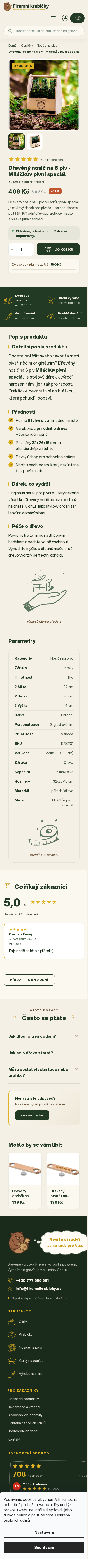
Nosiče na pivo (47, 45)
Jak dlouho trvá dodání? (32, 1049)
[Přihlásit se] (64, 18)
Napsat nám (32, 1128)
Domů (12, 45)
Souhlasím (44, 1547)
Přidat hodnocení (29, 980)
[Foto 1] (16, 141)
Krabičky (27, 45)
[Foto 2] (35, 141)
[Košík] (77, 18)
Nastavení (44, 1532)
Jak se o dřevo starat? (30, 1065)
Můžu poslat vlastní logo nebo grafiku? (32, 1084)
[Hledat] (10, 30)
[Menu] (53, 18)
